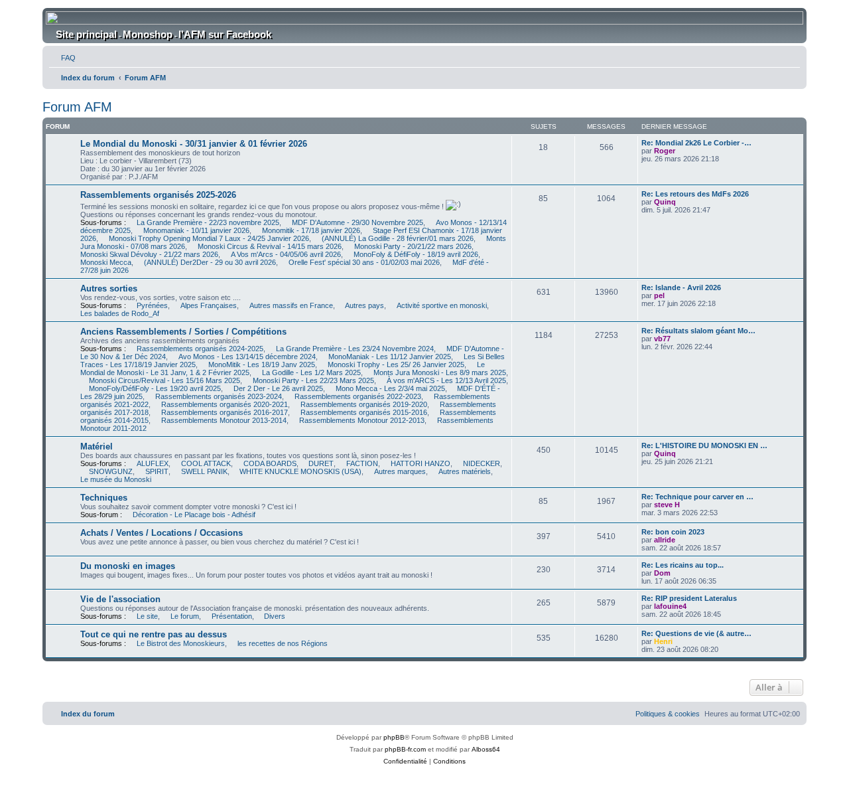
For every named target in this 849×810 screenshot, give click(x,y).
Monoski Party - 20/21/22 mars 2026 (413, 246)
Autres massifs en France (291, 305)
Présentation (232, 616)
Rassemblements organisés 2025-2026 (158, 195)
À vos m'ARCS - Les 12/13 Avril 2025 (446, 380)
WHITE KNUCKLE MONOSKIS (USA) (300, 471)
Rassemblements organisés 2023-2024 (218, 396)
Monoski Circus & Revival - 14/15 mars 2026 (270, 246)
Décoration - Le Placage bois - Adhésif (194, 515)
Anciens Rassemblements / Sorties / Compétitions (183, 332)
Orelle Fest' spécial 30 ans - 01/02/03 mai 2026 (364, 262)
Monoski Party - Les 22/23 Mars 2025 (313, 380)
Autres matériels (464, 471)
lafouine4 (670, 606)
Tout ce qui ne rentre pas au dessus (153, 634)
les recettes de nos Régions (282, 643)
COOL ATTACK (206, 463)
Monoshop (147, 34)
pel (659, 295)
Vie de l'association (120, 599)
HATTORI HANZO (420, 463)
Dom (662, 573)
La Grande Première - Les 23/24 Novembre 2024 (355, 349)
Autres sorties (108, 288)
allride (664, 540)
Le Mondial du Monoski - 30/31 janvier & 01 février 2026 (193, 144)
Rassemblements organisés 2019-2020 (363, 404)
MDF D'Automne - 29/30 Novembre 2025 (357, 222)
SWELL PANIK (204, 471)
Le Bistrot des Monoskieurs (181, 643)
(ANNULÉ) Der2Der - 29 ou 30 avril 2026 (210, 262)
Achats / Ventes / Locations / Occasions (161, 533)
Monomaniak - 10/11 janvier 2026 (196, 230)
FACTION (362, 463)
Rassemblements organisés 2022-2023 (357, 396)
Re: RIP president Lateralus (689, 598)
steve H (667, 505)
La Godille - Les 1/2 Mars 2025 (311, 372)
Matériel (96, 446)
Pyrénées (152, 305)
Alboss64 (486, 749)
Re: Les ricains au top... (682, 565)
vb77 (662, 339)
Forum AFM (77, 107)
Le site (147, 616)
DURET (321, 463)
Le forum (184, 616)
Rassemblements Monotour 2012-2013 (361, 420)
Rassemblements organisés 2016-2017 (224, 412)
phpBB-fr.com (405, 749)
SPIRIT (156, 471)
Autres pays (364, 305)
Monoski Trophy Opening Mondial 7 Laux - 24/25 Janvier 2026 (209, 238)
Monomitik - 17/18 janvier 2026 (311, 230)
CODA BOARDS (269, 463)
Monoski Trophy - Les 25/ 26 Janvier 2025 (396, 364)
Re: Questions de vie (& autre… (696, 633)
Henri (663, 641)
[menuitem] (62, 58)
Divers (274, 616)
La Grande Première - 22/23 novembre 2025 (208, 222)
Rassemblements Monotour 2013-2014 (224, 420)
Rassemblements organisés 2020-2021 (224, 404)
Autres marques (400, 471)
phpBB (394, 737)
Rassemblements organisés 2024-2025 (200, 349)
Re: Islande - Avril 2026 (681, 287)
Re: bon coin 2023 (672, 532)
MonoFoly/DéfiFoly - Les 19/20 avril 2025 (155, 388)
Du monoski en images (127, 566)
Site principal (86, 34)
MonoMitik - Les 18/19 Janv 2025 (261, 364)
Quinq (665, 202)
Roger (664, 151)
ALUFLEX (152, 463)
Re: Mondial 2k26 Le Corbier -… (696, 143)
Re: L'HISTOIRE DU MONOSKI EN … (704, 445)
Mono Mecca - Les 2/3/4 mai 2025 (390, 388)
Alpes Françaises (208, 305)
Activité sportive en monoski (442, 305)
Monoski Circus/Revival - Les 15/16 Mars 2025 (164, 380)
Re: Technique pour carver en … (697, 497)
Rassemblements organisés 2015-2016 (363, 412)
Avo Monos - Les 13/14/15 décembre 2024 (247, 357)
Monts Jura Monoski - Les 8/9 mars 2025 (439, 372)
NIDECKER (481, 463)
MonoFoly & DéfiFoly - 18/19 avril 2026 (416, 254)
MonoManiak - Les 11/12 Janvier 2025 (389, 357)
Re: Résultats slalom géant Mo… (698, 331)
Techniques (103, 498)
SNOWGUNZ (111, 471)
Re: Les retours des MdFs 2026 (695, 194)
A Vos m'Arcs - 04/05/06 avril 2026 (286, 254)
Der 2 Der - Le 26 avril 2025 (278, 388)
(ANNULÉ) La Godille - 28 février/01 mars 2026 (398, 238)
